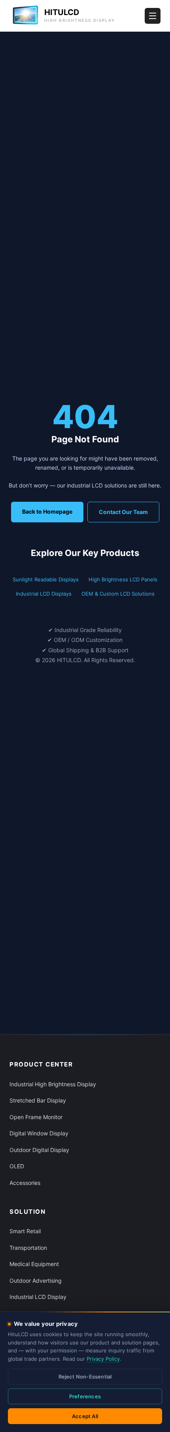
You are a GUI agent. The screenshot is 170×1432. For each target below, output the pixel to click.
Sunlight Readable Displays (46, 579)
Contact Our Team (123, 511)
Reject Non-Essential (85, 1376)
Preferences (85, 1396)
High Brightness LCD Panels (123, 579)
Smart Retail (25, 1231)
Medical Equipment (34, 1264)
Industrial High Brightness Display (52, 1084)
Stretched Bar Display (37, 1100)
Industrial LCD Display (37, 1296)
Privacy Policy (103, 1359)
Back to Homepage (47, 511)
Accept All (85, 1416)
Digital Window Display (38, 1133)
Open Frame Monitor (35, 1117)
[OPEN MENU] (153, 16)
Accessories (24, 1182)
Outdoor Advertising (35, 1280)
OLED (16, 1166)
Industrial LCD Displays (44, 593)
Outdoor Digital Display (39, 1149)
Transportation (28, 1247)
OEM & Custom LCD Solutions (118, 593)
